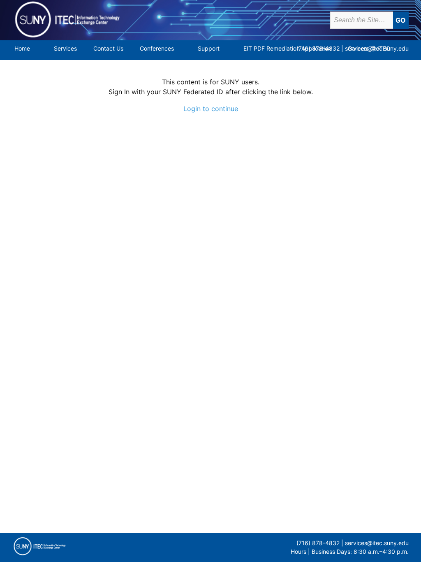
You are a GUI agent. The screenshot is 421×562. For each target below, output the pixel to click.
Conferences (157, 48)
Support (209, 48)
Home (22, 48)
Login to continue (210, 109)
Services (65, 48)
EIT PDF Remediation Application (287, 48)
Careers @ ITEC (369, 48)
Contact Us (108, 48)
